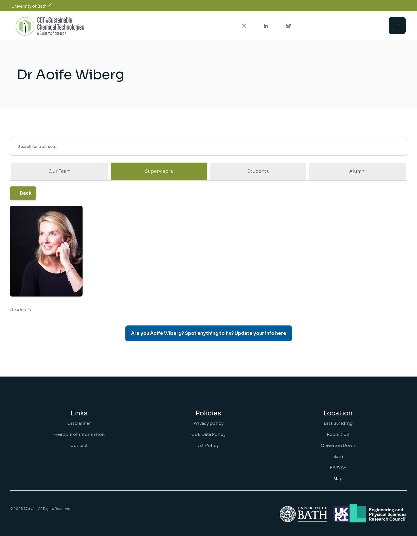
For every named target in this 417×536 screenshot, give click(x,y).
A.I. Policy (208, 445)
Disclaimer (79, 423)
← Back (22, 193)
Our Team (60, 171)
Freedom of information (79, 434)
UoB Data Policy (208, 434)
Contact (79, 445)
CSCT (30, 508)
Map (338, 478)
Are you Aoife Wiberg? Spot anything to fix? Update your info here (208, 333)
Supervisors (159, 171)
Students (258, 171)
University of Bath (29, 6)
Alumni (357, 171)
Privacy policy (208, 423)
